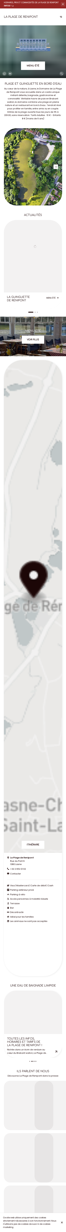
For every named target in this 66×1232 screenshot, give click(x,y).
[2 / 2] (34, 1061)
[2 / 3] (33, 312)
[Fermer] (62, 1222)
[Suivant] (61, 17)
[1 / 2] (29, 1061)
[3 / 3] (37, 312)
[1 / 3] (28, 312)
